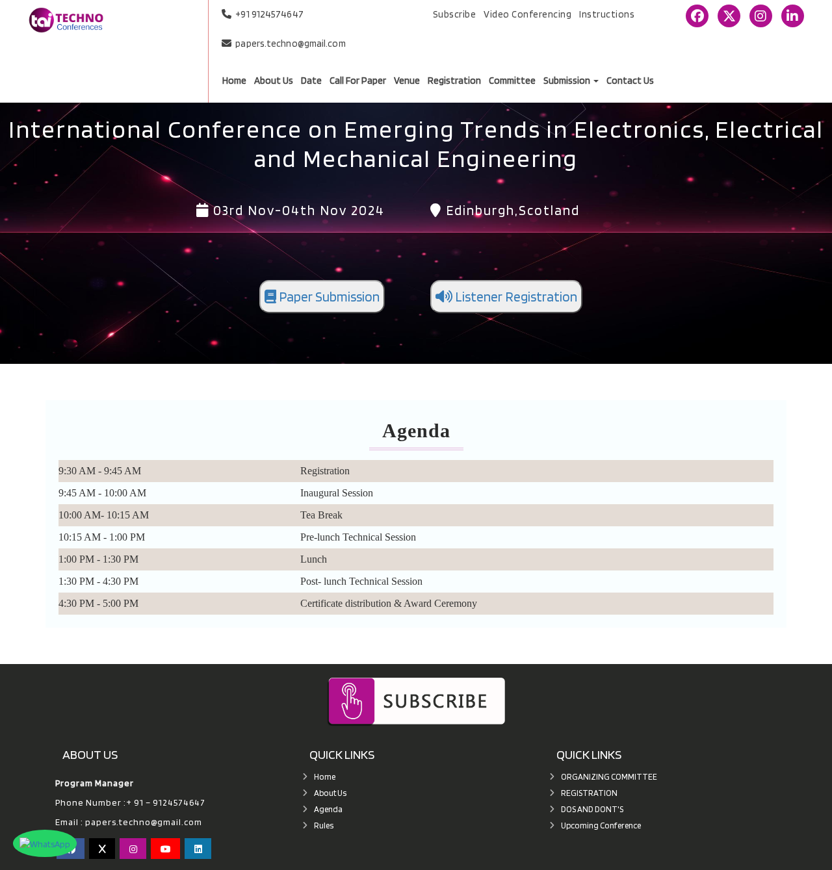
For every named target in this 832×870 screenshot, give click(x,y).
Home (234, 81)
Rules (323, 825)
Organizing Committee (609, 777)
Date (311, 81)
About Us (273, 81)
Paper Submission (328, 296)
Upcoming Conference (601, 825)
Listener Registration (514, 296)
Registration (454, 81)
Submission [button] (567, 81)
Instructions (606, 14)
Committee (512, 81)
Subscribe (454, 14)
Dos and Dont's (592, 809)
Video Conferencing (527, 14)
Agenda (328, 809)
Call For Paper (358, 81)
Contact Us (630, 81)
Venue (407, 81)
